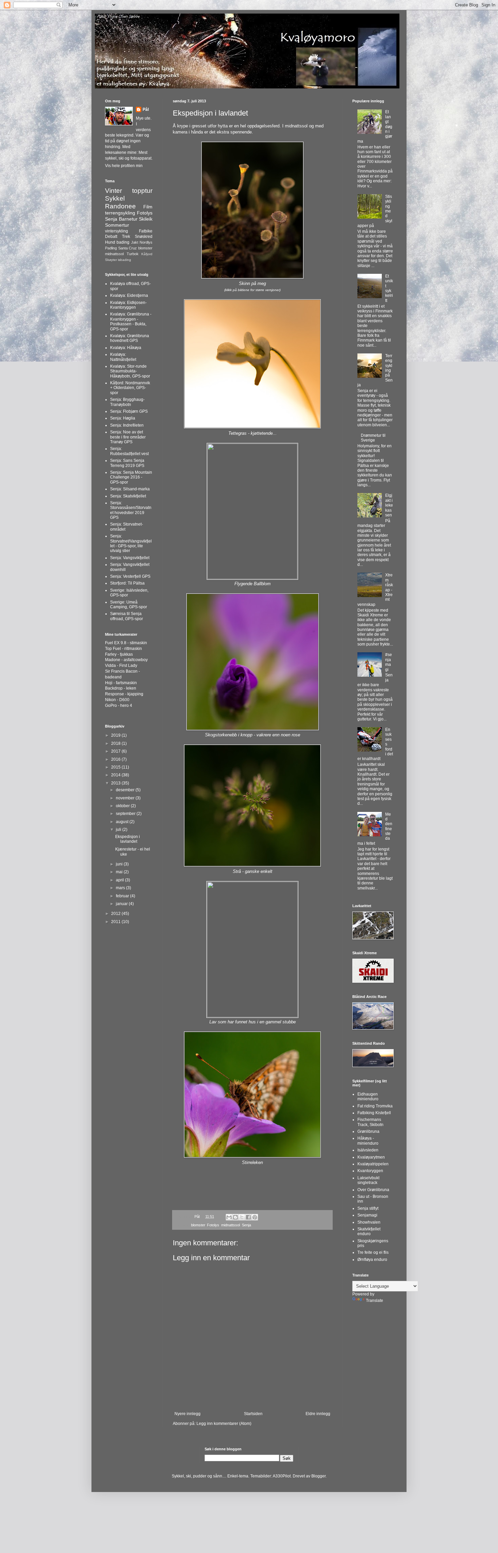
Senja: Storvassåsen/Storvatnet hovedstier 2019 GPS (130, 510)
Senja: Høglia (122, 418)
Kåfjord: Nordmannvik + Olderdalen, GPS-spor (130, 388)
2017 (116, 751)
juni (120, 864)
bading (123, 242)
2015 (116, 767)
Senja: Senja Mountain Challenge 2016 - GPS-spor (131, 477)
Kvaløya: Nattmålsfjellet (123, 357)
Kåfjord (146, 254)
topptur (142, 190)
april (120, 880)
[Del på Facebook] (248, 1217)
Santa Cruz (127, 248)
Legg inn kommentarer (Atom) (223, 1423)
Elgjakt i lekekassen (389, 505)
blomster (198, 1225)
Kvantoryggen (370, 1170)
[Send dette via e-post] (229, 1217)
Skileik (145, 219)
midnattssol (230, 1225)
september (126, 813)
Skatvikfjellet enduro (368, 1231)
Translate (374, 1300)
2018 (116, 743)
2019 (116, 735)
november (126, 798)
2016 (116, 759)
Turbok (133, 254)
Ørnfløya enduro (372, 1259)
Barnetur (128, 219)
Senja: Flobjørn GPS (129, 411)
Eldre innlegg (318, 1413)
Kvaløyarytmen (371, 1157)
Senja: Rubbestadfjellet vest (129, 451)
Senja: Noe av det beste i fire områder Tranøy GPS (128, 437)
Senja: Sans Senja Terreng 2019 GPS (127, 463)
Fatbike (145, 231)
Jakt (134, 242)
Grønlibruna (368, 1131)
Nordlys (146, 242)
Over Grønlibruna (373, 1189)
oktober (123, 805)
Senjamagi (367, 1215)
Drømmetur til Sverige (373, 438)
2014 (116, 775)
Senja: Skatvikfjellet (128, 496)
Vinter (113, 190)
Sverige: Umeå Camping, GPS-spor (128, 604)
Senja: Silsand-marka (130, 489)
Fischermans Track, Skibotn (370, 1122)
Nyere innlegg (187, 1413)
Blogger (318, 1476)
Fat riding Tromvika (375, 1106)
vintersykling (116, 231)
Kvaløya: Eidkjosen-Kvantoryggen (128, 305)
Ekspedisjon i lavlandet (127, 839)
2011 (116, 921)
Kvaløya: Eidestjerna (129, 295)
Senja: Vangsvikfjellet (129, 557)
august (122, 821)
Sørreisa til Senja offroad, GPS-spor (126, 616)
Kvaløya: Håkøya (125, 347)
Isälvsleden (367, 1150)
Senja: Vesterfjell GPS (130, 576)
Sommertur (117, 225)
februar (123, 896)
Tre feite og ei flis (373, 1252)
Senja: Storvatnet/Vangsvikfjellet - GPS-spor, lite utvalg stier (131, 543)
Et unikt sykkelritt (389, 288)
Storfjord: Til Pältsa (127, 583)
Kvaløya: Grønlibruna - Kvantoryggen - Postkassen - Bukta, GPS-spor (130, 321)
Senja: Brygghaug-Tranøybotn (127, 402)
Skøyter (111, 260)
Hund (110, 242)
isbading (124, 260)
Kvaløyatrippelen (373, 1164)
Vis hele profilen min (124, 165)
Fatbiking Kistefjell (374, 1112)
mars (121, 887)
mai (120, 872)
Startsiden (253, 1413)
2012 (116, 913)
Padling (111, 248)
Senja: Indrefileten (127, 425)
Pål (146, 109)
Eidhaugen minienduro (367, 1096)
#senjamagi (388, 662)
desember (126, 790)
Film (147, 206)
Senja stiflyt (367, 1208)
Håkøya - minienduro (367, 1140)
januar (122, 903)
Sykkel (115, 198)
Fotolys (213, 1225)
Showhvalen (368, 1222)
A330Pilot (282, 1476)
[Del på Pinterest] (254, 1217)
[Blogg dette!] (235, 1217)
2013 (116, 783)
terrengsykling (120, 213)
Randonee (120, 206)
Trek (126, 236)
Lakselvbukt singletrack (368, 1180)
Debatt (111, 236)
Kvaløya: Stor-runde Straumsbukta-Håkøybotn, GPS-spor (130, 371)
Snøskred (143, 236)
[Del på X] (241, 1217)
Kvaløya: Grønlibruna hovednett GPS (129, 338)
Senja (246, 1225)
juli (119, 829)
